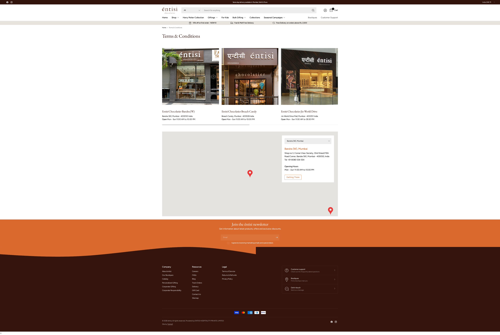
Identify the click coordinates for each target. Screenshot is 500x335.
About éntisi (166, 271)
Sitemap (195, 298)
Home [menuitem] (165, 17)
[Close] (1, 333)
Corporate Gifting (169, 287)
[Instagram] (11, 2)
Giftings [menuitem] (211, 17)
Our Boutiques (167, 275)
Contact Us (196, 294)
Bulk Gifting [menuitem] (238, 17)
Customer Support (329, 17)
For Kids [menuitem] (225, 17)
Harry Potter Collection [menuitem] (193, 17)
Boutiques (312, 17)
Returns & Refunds (229, 275)
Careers (195, 271)
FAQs (194, 275)
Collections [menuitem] (255, 17)
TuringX (170, 324)
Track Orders (197, 283)
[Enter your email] (276, 237)
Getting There (292, 177)
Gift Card (195, 290)
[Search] (313, 10)
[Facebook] (7, 2)
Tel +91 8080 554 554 (294, 160)
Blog (194, 279)
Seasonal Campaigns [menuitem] (273, 17)
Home (164, 27)
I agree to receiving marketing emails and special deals (252, 243)
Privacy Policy (227, 279)
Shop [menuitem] (174, 17)
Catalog (165, 279)
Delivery (195, 287)
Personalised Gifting (170, 283)
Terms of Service (228, 271)
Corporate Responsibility (171, 290)
